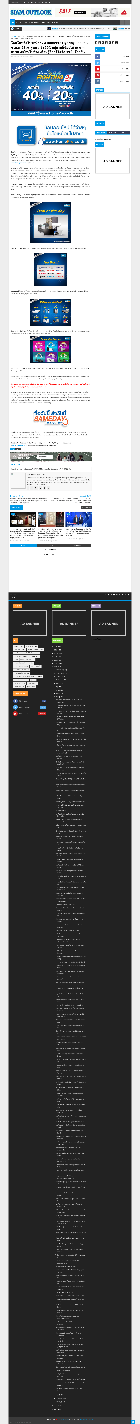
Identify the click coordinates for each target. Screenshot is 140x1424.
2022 (56, 660)
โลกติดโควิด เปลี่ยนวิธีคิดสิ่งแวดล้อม (67, 930)
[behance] (42, 2)
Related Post (16, 508)
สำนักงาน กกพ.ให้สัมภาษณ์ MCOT (66, 904)
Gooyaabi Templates (86, 1419)
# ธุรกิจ (18, 449)
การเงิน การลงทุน (31, 646)
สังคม (40, 676)
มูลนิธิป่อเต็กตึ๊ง (35, 666)
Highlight (101, 132)
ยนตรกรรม (26, 28)
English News (52, 22)
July (57, 687)
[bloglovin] (31, 2)
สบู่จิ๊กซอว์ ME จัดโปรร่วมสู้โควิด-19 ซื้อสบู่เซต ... (71, 1379)
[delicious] (49, 2)
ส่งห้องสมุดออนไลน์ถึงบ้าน (64, 1370)
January (58, 1402)
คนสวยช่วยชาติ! (61, 811)
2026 (56, 647)
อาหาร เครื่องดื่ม (19, 687)
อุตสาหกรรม (31, 687)
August (58, 683)
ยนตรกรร (17, 670)
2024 (56, 653)
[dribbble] (35, 2)
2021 (56, 663)
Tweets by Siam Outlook (103, 139)
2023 (56, 657)
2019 (56, 1406)
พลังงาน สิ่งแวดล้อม (20, 663)
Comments (124, 132)
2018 (56, 1409)
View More (87, 507)
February (59, 1398)
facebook (77, 545)
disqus (50, 545)
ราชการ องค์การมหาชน (21, 673)
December (59, 670)
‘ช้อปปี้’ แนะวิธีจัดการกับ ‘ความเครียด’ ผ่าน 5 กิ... (70, 1367)
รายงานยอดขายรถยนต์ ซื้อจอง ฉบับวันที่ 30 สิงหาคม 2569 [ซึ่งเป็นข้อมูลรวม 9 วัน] (55, 28)
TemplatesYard (64, 1419)
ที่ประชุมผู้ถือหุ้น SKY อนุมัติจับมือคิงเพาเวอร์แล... (71, 802)
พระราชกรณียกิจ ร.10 (27, 659)
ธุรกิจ (18, 36)
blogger (23, 545)
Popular (112, 132)
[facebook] (21, 2)
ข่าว (17, 22)
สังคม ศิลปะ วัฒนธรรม (21, 680)
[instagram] (46, 2)
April (57, 697)
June (57, 690)
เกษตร (30, 649)
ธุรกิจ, (32, 56)
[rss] (38, 2)
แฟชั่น (31, 663)
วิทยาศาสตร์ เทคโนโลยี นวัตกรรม (25, 676)
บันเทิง (16, 659)
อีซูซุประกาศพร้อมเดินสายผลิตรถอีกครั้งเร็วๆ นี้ (70, 962)
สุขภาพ (33, 680)
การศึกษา (17, 649)
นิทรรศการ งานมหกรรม (31, 656)
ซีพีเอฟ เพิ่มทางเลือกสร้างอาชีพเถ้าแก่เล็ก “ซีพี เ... (71, 1296)
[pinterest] (28, 2)
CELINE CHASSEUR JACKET (64, 1292)
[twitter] (24, 2)
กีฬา (23, 649)
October (59, 676)
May (57, 693)
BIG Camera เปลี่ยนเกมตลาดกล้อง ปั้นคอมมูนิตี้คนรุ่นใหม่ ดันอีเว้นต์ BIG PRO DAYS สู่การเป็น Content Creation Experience (78, 532)
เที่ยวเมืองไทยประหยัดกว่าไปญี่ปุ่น (66, 1266)
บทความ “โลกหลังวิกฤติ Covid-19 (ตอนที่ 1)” (69, 1005)
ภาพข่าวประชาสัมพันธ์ (31, 22)
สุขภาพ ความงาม (19, 683)
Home (13, 36)
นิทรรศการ (17, 656)
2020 (56, 667)
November (59, 673)
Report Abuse (96, 639)
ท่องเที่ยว (17, 653)
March (58, 1395)
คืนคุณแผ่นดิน (38, 649)
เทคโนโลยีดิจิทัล (27, 653)
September (60, 680)
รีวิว (43, 22)
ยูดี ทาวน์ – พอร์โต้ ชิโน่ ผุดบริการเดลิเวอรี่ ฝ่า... (70, 1122)
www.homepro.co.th (18, 163)
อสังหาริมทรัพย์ (32, 683)
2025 (56, 650)
